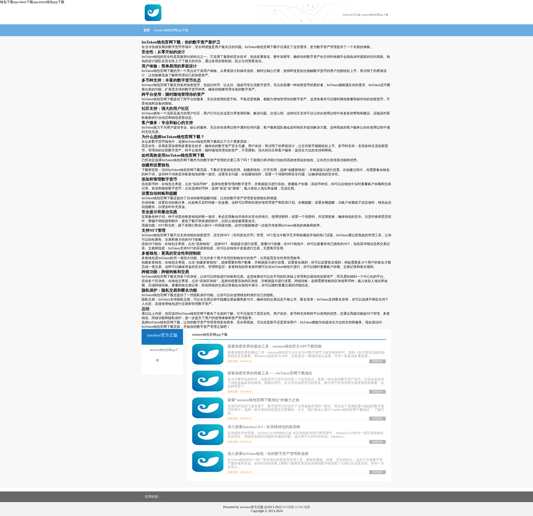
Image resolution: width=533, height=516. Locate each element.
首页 (147, 30)
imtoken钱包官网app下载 (171, 30)
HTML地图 (302, 507)
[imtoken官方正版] (153, 20)
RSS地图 (288, 507)
